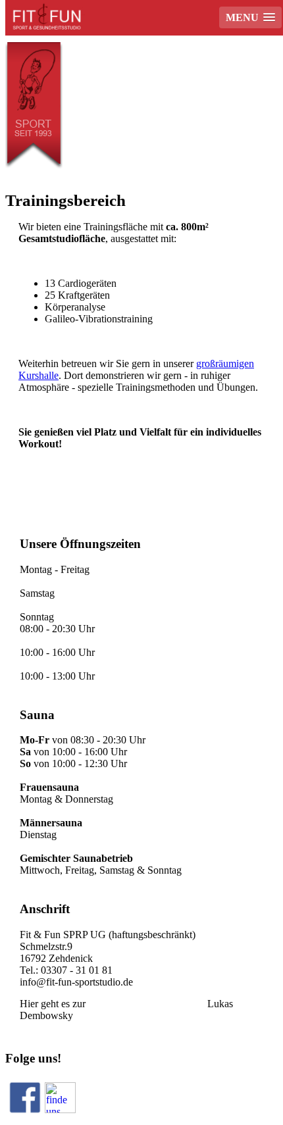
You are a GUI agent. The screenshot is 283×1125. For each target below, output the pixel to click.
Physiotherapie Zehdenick (146, 1003)
